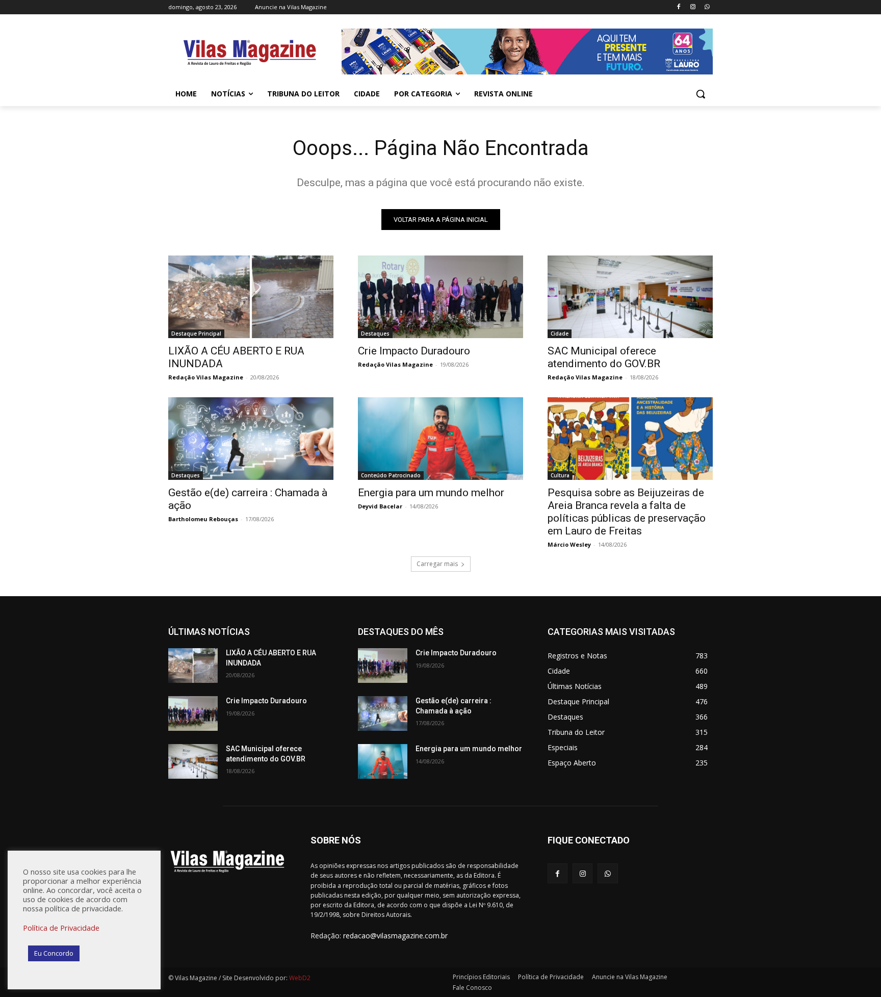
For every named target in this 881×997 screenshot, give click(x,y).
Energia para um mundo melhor (431, 493)
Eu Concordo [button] (53, 953)
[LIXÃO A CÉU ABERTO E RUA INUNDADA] (250, 296)
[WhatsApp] (707, 7)
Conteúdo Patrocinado (391, 475)
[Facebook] (679, 7)
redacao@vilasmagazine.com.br (395, 935)
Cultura (560, 475)
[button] (700, 94)
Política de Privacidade (61, 928)
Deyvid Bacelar (380, 506)
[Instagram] (692, 7)
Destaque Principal (196, 333)
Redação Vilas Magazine (205, 377)
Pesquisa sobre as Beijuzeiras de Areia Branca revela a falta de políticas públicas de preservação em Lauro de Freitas (627, 512)
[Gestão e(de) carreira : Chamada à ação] (250, 438)
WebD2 (299, 978)
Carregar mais (437, 563)
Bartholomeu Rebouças (203, 519)
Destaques (375, 333)
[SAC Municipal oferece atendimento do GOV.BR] (630, 296)
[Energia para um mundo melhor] (440, 438)
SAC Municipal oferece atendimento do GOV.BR (604, 357)
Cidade (559, 333)
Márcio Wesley (569, 544)
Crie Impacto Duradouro (414, 351)
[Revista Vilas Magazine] (249, 53)
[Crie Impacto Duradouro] (440, 296)
